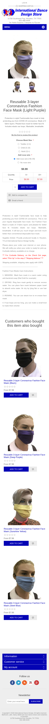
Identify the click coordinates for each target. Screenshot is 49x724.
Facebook (12, 682)
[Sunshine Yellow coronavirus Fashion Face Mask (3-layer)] (25, 503)
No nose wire (25, 163)
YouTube (30, 682)
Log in (24, 3)
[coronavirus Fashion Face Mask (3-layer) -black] (25, 355)
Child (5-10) (25, 148)
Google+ (36, 682)
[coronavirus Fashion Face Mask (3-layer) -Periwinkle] (25, 577)
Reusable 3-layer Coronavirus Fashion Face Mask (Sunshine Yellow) (24, 530)
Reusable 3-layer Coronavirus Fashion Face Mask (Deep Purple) (24, 456)
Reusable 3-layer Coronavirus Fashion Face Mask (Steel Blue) (24, 604)
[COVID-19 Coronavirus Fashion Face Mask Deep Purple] (25, 429)
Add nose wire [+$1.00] (25, 159)
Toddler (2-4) (25, 144)
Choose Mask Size (24, 140)
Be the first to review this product (25, 135)
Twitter (18, 682)
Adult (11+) (25, 151)
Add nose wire (24, 155)
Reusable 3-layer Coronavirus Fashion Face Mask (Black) (24, 381)
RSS (24, 682)
